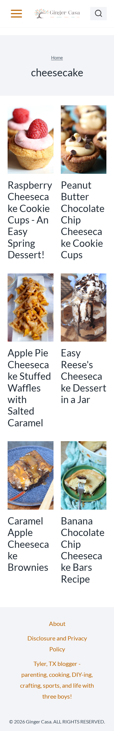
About (57, 623)
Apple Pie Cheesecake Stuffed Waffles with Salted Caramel (29, 387)
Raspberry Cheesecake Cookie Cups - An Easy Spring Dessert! (30, 219)
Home (57, 57)
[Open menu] (16, 13)
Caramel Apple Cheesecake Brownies (28, 544)
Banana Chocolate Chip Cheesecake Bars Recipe (83, 550)
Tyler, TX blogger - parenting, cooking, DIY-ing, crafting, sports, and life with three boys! (57, 680)
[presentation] (31, 139)
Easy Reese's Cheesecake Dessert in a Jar (83, 376)
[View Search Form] (98, 13)
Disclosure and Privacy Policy (57, 643)
